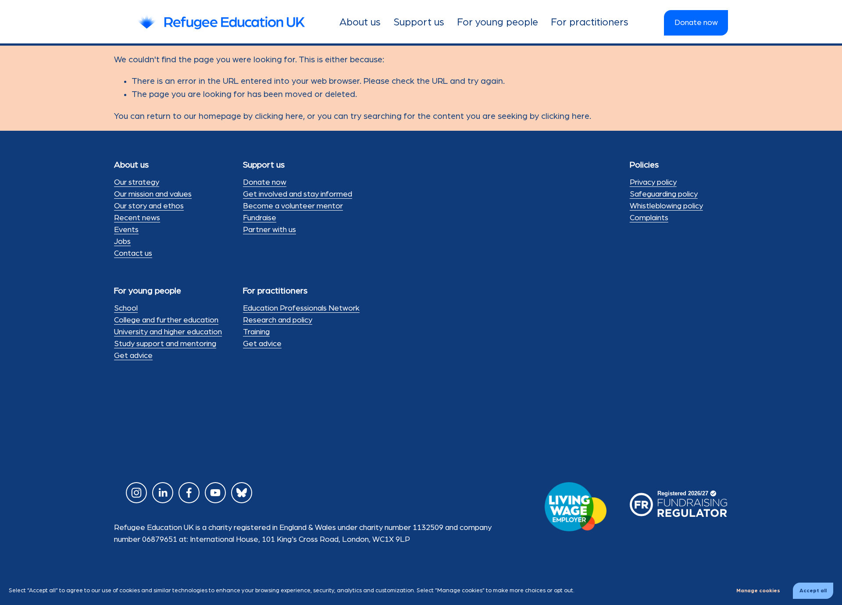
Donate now (696, 23)
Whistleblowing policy (666, 206)
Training (256, 332)
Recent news (137, 218)
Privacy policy (653, 182)
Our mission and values (153, 194)
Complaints (649, 218)
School (126, 308)
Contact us (133, 254)
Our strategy (136, 182)
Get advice (133, 356)
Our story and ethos (149, 206)
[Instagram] (136, 492)
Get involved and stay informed (297, 194)
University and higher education (168, 332)
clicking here (279, 116)
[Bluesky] (241, 492)
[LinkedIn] (162, 492)
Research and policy (277, 320)
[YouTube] (215, 492)
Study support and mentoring (165, 344)
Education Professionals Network (301, 308)
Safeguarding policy (664, 194)
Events (126, 230)
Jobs (122, 242)
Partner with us (269, 230)
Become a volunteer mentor (293, 206)
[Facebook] (189, 492)
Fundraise (259, 218)
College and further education (166, 320)
